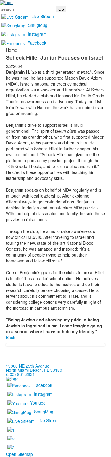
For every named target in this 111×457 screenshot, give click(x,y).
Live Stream (42, 16)
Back (10, 337)
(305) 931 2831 (20, 374)
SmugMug (37, 25)
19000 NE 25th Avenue (27, 366)
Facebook (37, 43)
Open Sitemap (19, 454)
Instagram (37, 34)
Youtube (38, 403)
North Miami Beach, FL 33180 (34, 370)
